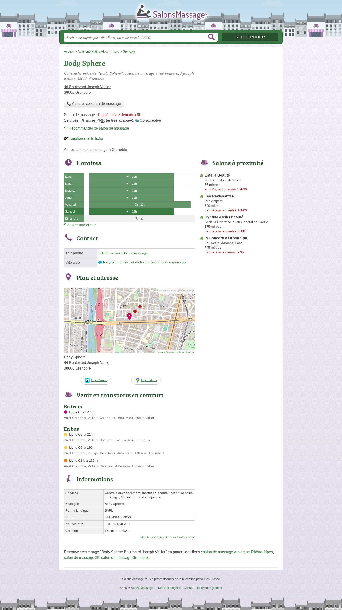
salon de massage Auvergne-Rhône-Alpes (238, 552)
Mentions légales (169, 588)
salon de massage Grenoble (124, 558)
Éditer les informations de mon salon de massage (167, 537)
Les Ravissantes (219, 196)
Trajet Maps (149, 380)
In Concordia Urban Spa (226, 238)
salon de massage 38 (81, 558)
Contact (189, 588)
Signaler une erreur (80, 225)
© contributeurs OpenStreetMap (177, 290)
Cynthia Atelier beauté (224, 217)
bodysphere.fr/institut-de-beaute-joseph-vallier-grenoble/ (144, 262)
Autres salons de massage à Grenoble (95, 150)
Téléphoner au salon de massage (123, 253)
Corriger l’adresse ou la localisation (175, 352)
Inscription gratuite (209, 588)
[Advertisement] (239, 89)
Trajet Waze (99, 380)
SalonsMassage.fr (171, 16)
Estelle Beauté (217, 175)
